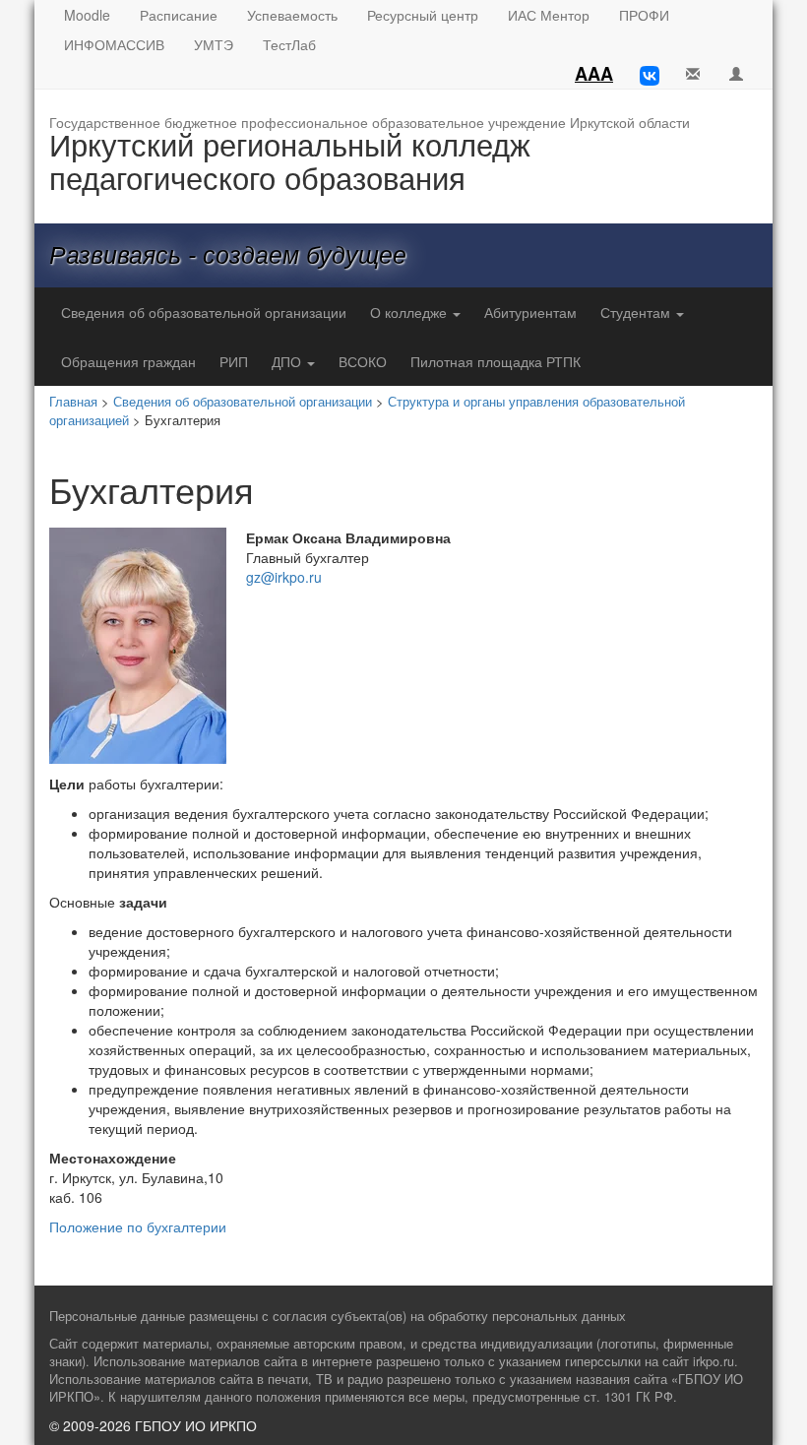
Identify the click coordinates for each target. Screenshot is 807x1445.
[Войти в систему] (736, 74)
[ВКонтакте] (649, 74)
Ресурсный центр (422, 15)
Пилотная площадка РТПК (495, 361)
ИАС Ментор (549, 15)
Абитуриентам (530, 312)
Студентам (637, 312)
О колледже (410, 312)
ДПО (288, 361)
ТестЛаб (289, 44)
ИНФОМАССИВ (114, 44)
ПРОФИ (644, 15)
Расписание (178, 15)
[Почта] (692, 74)
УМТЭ (213, 44)
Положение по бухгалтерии (137, 1226)
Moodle (87, 15)
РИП (233, 361)
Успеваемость (292, 15)
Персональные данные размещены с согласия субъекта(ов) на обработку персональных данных (337, 1316)
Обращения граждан (128, 361)
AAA (594, 74)
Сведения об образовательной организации (203, 312)
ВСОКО (363, 361)
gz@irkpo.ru (284, 577)
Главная (73, 401)
